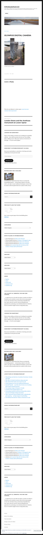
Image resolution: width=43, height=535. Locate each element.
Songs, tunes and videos (9, 521)
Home (5, 513)
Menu (6, 13)
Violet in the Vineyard (20, 238)
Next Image (6, 31)
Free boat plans (7, 518)
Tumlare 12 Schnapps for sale (24, 240)
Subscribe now (9, 160)
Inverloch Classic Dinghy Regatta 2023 (13, 389)
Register (7, 279)
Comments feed (8, 283)
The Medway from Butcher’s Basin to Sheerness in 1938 (17, 397)
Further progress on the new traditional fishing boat (17, 383)
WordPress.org (8, 285)
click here (6, 217)
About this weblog (8, 516)
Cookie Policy (24, 533)
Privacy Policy (7, 524)
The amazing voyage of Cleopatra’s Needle (14, 388)
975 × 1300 (11, 73)
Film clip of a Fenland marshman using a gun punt (16, 380)
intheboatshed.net (11, 7)
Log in (6, 280)
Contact (6, 527)
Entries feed (8, 282)
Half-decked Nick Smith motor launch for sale (15, 381)
